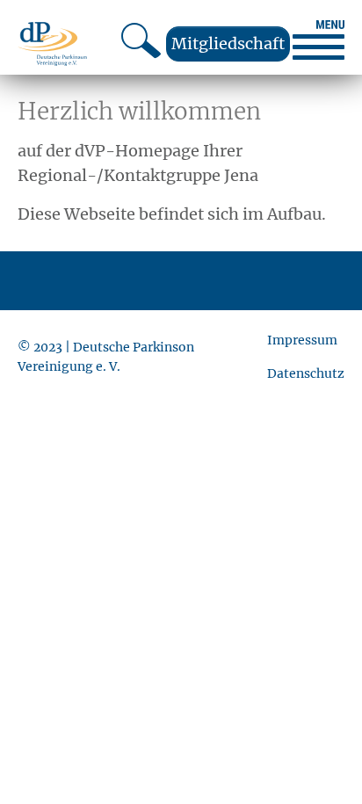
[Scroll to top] (320, 762)
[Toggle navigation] (318, 40)
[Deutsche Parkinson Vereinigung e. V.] (52, 43)
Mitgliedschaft (228, 43)
